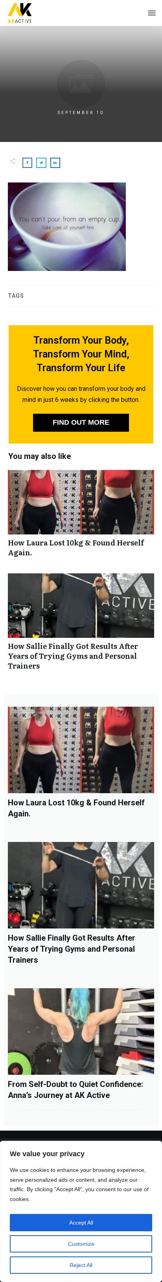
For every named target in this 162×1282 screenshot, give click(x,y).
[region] (81, 1211)
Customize (81, 1244)
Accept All (81, 1222)
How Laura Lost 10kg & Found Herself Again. (81, 517)
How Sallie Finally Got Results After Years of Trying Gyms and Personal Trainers (81, 626)
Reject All (81, 1265)
